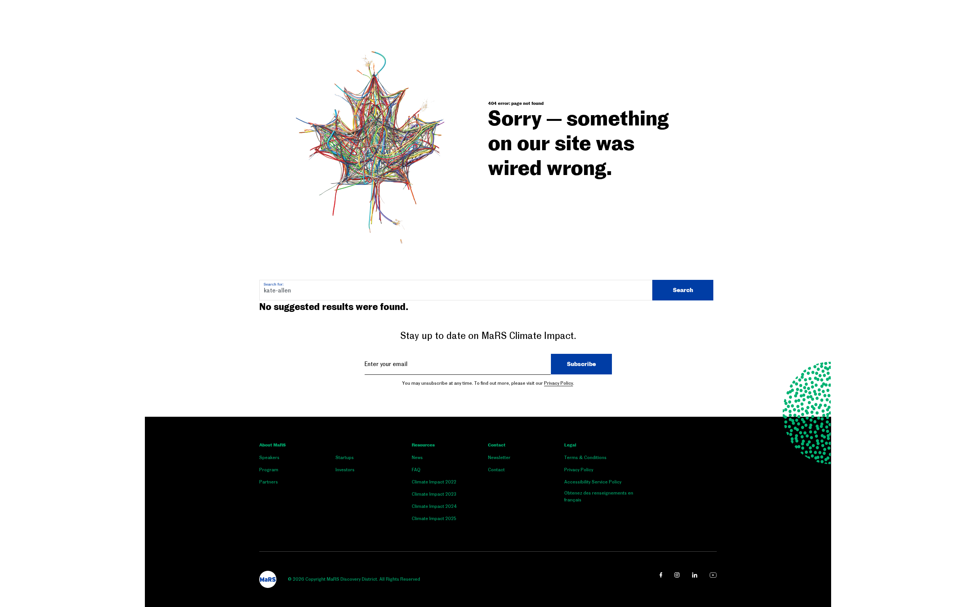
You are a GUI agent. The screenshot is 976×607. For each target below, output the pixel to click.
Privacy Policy (558, 383)
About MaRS (272, 445)
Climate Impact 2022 (434, 482)
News (417, 457)
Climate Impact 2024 (434, 506)
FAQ (416, 469)
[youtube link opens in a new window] (713, 575)
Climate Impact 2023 (434, 494)
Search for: (273, 284)
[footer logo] (267, 579)
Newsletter (499, 457)
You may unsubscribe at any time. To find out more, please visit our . (488, 383)
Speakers (269, 457)
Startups (345, 457)
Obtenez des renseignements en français (598, 496)
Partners (268, 482)
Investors (345, 469)
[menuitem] (297, 459)
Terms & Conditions (585, 457)
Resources (423, 445)
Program (268, 469)
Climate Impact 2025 (434, 518)
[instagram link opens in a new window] (677, 575)
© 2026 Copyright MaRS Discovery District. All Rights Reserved (354, 579)
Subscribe (581, 364)
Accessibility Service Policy (592, 482)
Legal (570, 445)
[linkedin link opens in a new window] (694, 575)
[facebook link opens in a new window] (661, 575)
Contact (497, 445)
